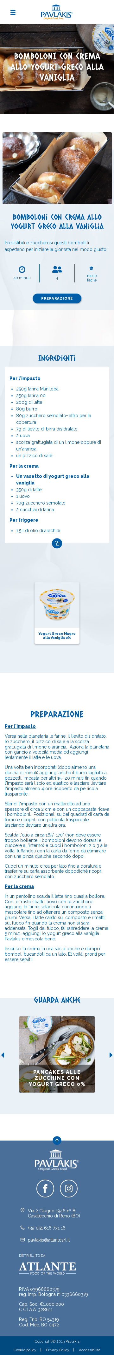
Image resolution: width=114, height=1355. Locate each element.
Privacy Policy (57, 1350)
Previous (2, 1055)
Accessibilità (89, 1350)
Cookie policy (25, 1350)
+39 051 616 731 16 (47, 1227)
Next (112, 1055)
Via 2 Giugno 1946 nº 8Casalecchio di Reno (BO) (54, 1213)
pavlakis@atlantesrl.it (49, 1240)
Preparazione (57, 298)
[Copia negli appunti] (57, 543)
